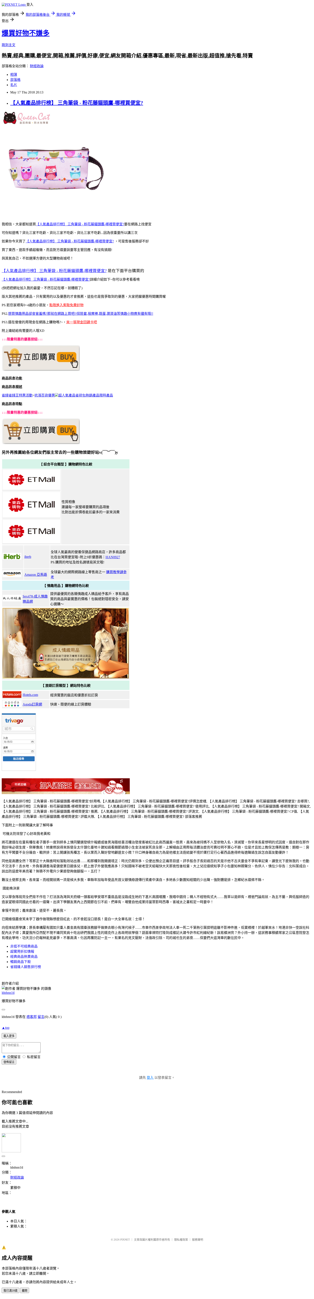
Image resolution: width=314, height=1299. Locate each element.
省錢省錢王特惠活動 (17, 395)
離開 (24, 1290)
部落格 (15, 80)
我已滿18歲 (10, 1290)
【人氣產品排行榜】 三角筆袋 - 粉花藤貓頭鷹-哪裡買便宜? (76, 103)
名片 (13, 85)
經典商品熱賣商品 (24, 956)
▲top (5, 1027)
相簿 (13, 74)
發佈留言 (9, 1062)
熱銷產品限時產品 (99, 395)
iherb (27, 556)
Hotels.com (30, 695)
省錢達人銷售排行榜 (25, 967)
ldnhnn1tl (8, 992)
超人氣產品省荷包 (72, 395)
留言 (41, 1017)
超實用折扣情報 (22, 951)
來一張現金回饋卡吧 (81, 322)
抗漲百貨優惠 (44, 395)
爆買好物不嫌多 (26, 33)
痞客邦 (31, 1017)
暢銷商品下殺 (20, 962)
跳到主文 (8, 45)
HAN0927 (113, 557)
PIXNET (125, 1239)
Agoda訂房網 (32, 704)
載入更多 (9, 1036)
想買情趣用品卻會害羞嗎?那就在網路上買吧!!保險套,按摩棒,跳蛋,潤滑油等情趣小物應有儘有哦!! (80, 313)
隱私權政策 (181, 1239)
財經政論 (37, 66)
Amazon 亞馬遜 (35, 574)
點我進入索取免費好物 (66, 305)
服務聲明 (197, 1239)
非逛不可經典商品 (24, 946)
